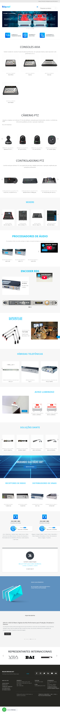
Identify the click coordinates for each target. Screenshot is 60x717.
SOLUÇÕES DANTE (30, 427)
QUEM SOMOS (5, 683)
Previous (4, 302)
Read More (7, 633)
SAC (52, 694)
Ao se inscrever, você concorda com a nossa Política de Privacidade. (40, 587)
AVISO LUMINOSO (44, 391)
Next (55, 302)
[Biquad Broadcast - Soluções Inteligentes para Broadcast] (6, 7)
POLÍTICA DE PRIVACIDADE (44, 695)
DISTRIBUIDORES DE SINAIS (44, 483)
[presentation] (4, 19)
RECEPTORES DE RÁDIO (15, 483)
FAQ (55, 694)
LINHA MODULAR (15, 380)
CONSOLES (13, 73)
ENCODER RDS (25, 281)
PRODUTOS (5, 685)
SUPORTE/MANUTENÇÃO (53, 688)
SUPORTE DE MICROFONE (15, 318)
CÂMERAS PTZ (4, 147)
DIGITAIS (6, 223)
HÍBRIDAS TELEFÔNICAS (30, 353)
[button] (27, 28)
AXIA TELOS (8, 73)
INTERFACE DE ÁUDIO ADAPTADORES (9, 448)
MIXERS (30, 202)
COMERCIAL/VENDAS (52, 687)
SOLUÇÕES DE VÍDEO (12, 147)
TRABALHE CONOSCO (7, 686)
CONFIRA (45, 250)
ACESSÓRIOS (33, 413)
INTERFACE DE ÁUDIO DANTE (36, 448)
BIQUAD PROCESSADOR (6, 259)
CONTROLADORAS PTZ (6, 190)
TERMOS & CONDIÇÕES (43, 694)
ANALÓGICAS (35, 223)
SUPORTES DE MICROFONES (27, 330)
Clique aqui (16, 674)
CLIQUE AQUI (29, 569)
